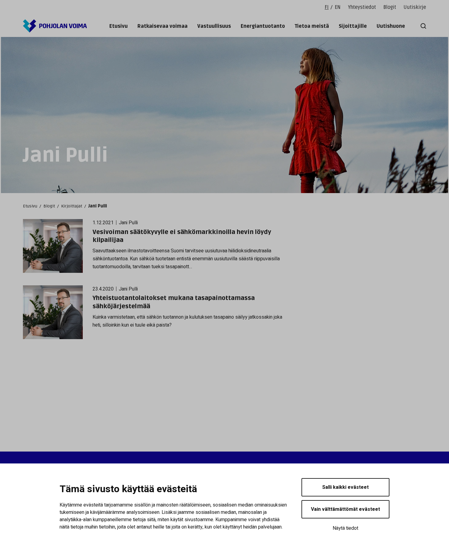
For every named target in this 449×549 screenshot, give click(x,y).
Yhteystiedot (362, 7)
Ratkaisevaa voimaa (162, 26)
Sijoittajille (353, 26)
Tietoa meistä (312, 26)
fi (327, 7)
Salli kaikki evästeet (345, 487)
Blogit (389, 7)
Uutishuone (391, 26)
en (338, 7)
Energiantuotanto (263, 26)
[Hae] (422, 26)
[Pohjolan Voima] (55, 26)
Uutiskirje (414, 7)
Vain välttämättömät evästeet (345, 509)
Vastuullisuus (214, 26)
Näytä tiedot (345, 528)
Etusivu (118, 26)
